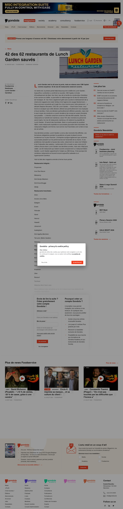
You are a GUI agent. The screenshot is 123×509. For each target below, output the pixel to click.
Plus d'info (44, 262)
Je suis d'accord (77, 262)
